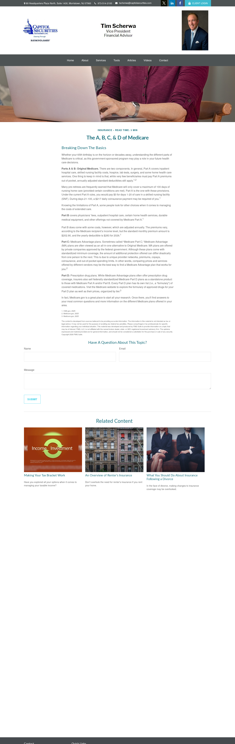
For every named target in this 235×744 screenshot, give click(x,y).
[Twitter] (164, 3)
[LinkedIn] (172, 3)
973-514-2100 (105, 3)
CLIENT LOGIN (200, 3)
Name (27, 348)
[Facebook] (180, 3)
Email (122, 348)
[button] (70, 60)
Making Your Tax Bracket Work (44, 475)
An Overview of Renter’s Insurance (108, 475)
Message (29, 370)
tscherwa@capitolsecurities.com (135, 2)
